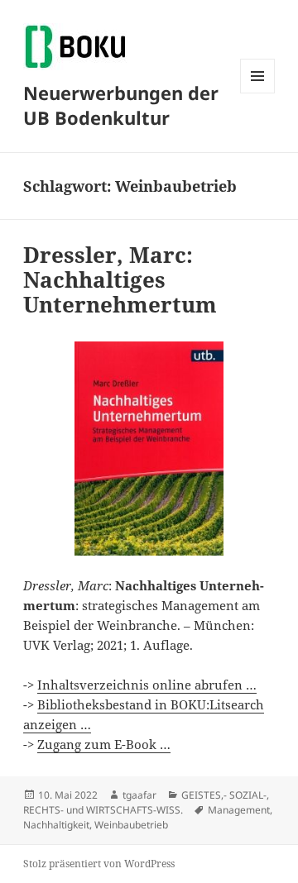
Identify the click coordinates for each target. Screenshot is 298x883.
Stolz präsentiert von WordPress (99, 864)
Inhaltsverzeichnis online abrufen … (147, 684)
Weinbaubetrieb (131, 825)
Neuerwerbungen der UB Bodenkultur (121, 105)
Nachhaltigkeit (56, 825)
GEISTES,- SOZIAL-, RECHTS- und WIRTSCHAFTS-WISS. (146, 802)
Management (239, 810)
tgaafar (139, 795)
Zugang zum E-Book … (104, 744)
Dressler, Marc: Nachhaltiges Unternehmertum (120, 279)
